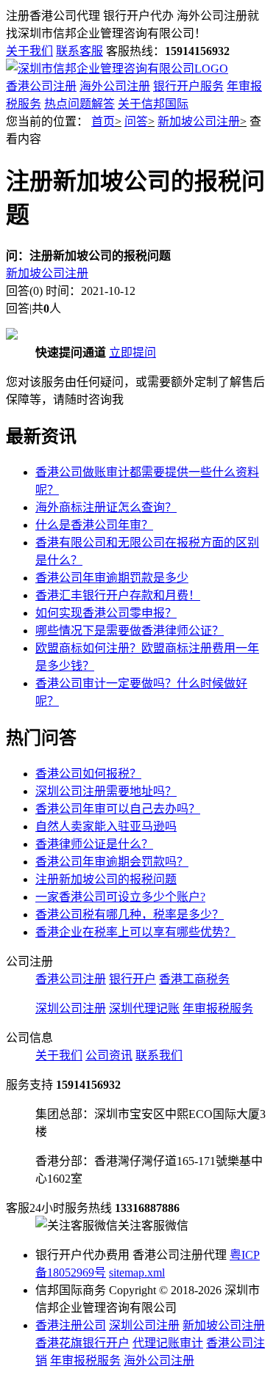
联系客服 (79, 51)
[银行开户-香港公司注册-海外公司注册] (117, 68)
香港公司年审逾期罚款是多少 (111, 578)
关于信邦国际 (153, 104)
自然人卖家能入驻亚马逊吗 (106, 826)
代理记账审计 (167, 1343)
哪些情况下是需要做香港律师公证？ (129, 630)
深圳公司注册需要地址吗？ (106, 791)
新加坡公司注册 (199, 121)
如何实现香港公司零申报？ (106, 613)
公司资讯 (108, 1055)
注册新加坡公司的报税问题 (106, 879)
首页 (103, 121)
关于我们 (29, 51)
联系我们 (159, 1055)
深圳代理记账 (144, 1008)
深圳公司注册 (70, 1008)
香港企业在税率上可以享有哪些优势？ (135, 932)
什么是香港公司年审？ (94, 525)
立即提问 (132, 352)
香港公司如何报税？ (88, 773)
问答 (136, 121)
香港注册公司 (70, 1325)
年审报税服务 (218, 1008)
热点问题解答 (79, 104)
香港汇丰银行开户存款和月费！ (117, 595)
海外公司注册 (114, 86)
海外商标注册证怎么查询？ (106, 507)
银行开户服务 (188, 86)
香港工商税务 (194, 979)
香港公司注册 (41, 86)
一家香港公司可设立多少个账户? (120, 897)
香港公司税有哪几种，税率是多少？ (129, 914)
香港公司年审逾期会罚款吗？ (111, 861)
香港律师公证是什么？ (94, 844)
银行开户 (132, 979)
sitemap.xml (137, 1272)
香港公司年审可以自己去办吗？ (117, 809)
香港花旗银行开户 (82, 1343)
